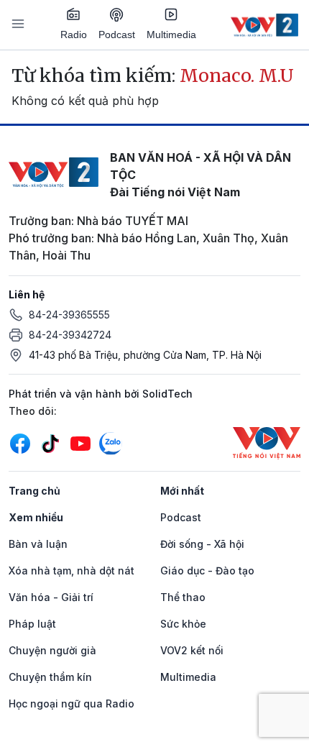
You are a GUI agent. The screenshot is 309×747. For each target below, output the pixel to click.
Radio (73, 34)
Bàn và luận (38, 544)
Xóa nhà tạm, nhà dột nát (71, 570)
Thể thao (183, 597)
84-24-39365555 (69, 314)
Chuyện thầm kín (50, 677)
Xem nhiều (36, 517)
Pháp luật (32, 624)
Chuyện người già (52, 650)
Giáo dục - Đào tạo (207, 570)
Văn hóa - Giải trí (51, 597)
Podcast (116, 34)
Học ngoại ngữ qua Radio (71, 703)
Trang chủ (34, 491)
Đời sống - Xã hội (202, 544)
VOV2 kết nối (191, 650)
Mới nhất (182, 491)
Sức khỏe (183, 624)
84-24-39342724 (70, 335)
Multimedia (171, 34)
